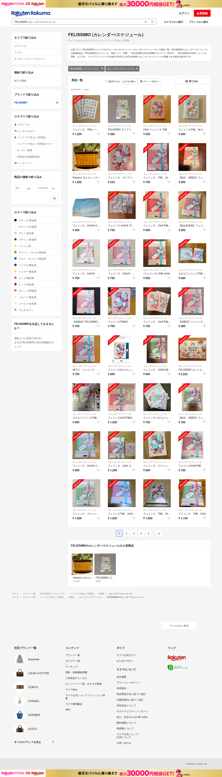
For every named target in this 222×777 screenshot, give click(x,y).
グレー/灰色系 (26, 233)
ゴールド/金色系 (27, 303)
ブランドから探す (198, 21)
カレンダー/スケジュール (120, 68)
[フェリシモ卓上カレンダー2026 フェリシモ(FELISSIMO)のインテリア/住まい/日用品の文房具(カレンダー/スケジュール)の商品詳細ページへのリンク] (122, 349)
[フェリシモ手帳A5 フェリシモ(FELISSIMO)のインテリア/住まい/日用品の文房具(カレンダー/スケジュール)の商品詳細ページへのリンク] (122, 301)
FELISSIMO (20, 102)
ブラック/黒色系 (27, 220)
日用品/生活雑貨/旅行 (28, 156)
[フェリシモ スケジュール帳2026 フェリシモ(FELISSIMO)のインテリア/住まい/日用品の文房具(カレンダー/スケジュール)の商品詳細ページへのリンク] (157, 445)
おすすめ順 (129, 81)
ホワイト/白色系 (27, 226)
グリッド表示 (149, 81)
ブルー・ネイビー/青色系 (32, 258)
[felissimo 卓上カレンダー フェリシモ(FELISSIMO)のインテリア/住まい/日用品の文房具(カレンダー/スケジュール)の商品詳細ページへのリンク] (86, 157)
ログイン (184, 13)
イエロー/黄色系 (27, 271)
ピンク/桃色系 (26, 278)
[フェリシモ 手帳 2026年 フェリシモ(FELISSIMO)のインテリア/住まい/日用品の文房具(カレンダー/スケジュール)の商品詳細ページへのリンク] (157, 157)
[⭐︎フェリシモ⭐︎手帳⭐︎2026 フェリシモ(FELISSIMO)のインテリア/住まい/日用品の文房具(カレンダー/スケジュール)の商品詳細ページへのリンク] (157, 253)
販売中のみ (114, 81)
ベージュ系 (24, 246)
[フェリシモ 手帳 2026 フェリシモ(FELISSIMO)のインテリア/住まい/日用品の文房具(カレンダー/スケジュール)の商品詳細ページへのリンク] (192, 493)
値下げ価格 (20, 80)
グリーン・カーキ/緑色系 (32, 252)
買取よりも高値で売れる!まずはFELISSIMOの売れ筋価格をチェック (34, 342)
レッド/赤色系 (26, 284)
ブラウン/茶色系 (27, 239)
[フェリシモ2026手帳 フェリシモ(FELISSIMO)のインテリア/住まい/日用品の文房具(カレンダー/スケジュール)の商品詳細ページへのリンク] (192, 445)
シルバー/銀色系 (27, 297)
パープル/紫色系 (27, 265)
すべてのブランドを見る (27, 742)
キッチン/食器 (24, 150)
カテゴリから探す (173, 21)
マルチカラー (25, 310)
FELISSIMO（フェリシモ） (85, 68)
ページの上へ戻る (179, 625)
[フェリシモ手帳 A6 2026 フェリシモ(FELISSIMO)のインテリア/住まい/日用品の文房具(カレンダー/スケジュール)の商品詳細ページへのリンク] (192, 109)
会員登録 (202, 13)
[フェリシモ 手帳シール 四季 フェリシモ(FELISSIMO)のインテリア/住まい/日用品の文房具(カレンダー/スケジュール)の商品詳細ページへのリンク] (86, 109)
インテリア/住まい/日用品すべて (34, 143)
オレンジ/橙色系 (27, 290)
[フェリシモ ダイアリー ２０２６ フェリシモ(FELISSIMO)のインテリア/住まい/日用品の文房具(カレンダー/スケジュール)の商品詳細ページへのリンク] (122, 157)
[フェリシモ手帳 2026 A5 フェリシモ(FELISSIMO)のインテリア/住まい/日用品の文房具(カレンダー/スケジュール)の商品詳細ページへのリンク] (122, 493)
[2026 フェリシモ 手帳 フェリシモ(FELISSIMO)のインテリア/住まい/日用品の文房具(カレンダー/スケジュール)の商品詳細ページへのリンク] (157, 109)
